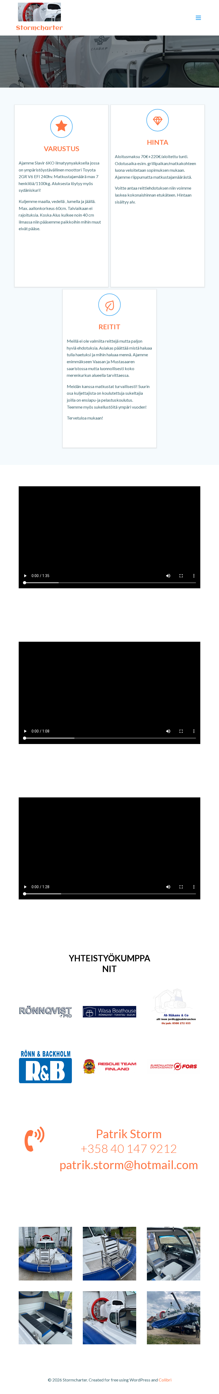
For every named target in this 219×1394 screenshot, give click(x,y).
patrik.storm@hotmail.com (129, 1165)
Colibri (165, 1379)
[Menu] (198, 17)
